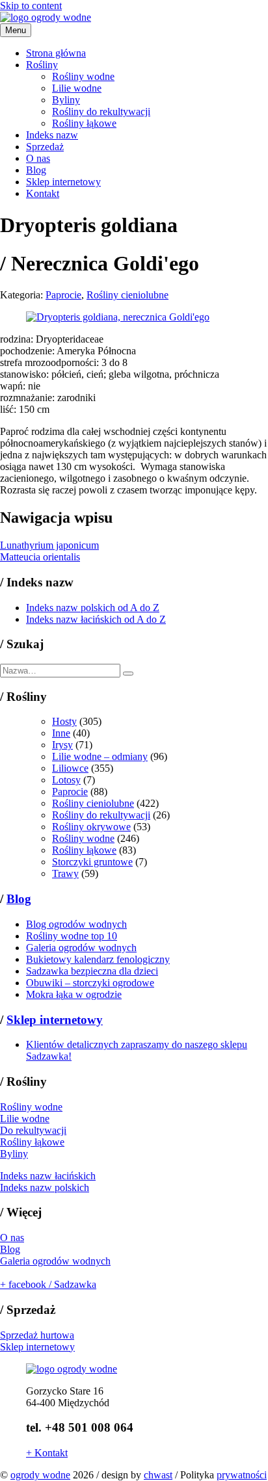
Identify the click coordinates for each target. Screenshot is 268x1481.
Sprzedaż (45, 146)
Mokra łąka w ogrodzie (74, 994)
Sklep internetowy (63, 181)
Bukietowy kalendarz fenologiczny (98, 959)
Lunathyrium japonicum (49, 545)
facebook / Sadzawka (48, 1284)
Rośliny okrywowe (91, 826)
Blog (36, 170)
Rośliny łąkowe (84, 123)
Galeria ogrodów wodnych (81, 947)
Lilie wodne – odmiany (100, 756)
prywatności (242, 1474)
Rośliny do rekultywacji (101, 111)
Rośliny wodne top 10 (71, 935)
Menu (15, 30)
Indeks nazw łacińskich (48, 1175)
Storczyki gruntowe (92, 861)
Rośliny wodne (83, 76)
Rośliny (42, 64)
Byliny (66, 99)
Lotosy (66, 779)
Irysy (62, 744)
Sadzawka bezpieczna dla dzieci (92, 970)
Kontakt (42, 193)
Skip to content (31, 5)
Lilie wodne (76, 88)
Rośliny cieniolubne (127, 294)
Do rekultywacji (33, 1130)
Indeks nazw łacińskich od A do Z (96, 619)
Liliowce (70, 768)
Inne (61, 733)
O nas (38, 158)
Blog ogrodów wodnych (76, 924)
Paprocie (63, 294)
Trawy (65, 873)
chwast (158, 1474)
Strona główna (56, 53)
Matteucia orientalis (40, 556)
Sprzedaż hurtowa (37, 1335)
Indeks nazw (52, 134)
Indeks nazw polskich (44, 1187)
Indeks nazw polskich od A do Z (92, 607)
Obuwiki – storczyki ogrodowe (90, 982)
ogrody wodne (40, 1474)
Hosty (64, 721)
